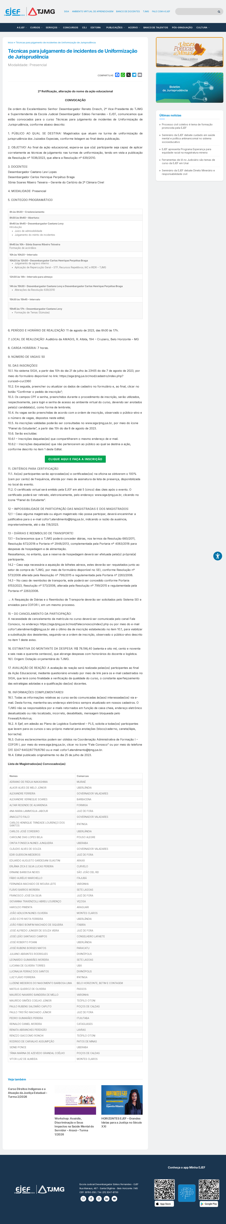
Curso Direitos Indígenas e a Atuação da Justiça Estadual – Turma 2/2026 (27, 1093)
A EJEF (21, 27)
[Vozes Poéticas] (189, 52)
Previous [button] (160, 52)
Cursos (35, 27)
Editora (96, 27)
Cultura (201, 27)
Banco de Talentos (155, 27)
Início (10, 42)
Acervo (133, 27)
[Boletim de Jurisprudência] (189, 88)
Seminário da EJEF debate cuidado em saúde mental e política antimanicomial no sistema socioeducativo (188, 138)
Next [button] (219, 52)
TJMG (146, 11)
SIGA (66, 11)
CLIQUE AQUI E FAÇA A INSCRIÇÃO (75, 459)
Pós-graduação (182, 27)
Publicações (114, 27)
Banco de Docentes (128, 11)
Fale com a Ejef (161, 11)
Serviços (51, 27)
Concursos (70, 27)
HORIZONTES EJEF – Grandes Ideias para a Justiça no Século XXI (121, 1122)
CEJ (84, 27)
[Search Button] (219, 11)
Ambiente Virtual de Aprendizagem (92, 11)
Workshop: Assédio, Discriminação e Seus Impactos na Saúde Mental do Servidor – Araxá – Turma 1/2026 (74, 1126)
